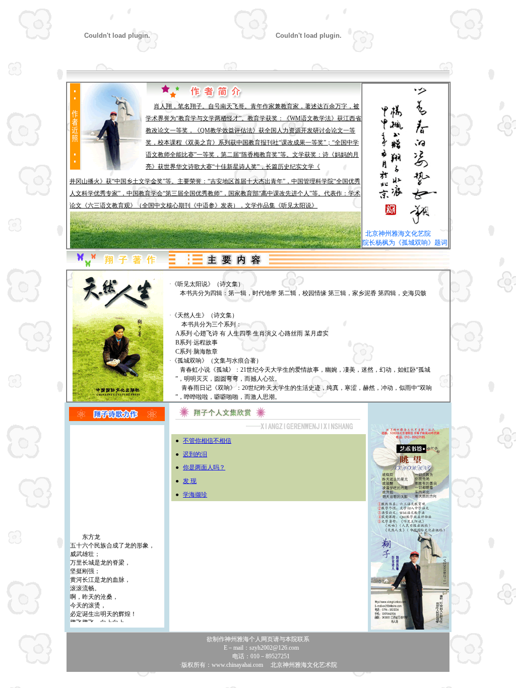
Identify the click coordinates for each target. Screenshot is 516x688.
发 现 (190, 481)
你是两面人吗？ (204, 467)
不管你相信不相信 (207, 440)
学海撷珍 (195, 494)
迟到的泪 (195, 454)
